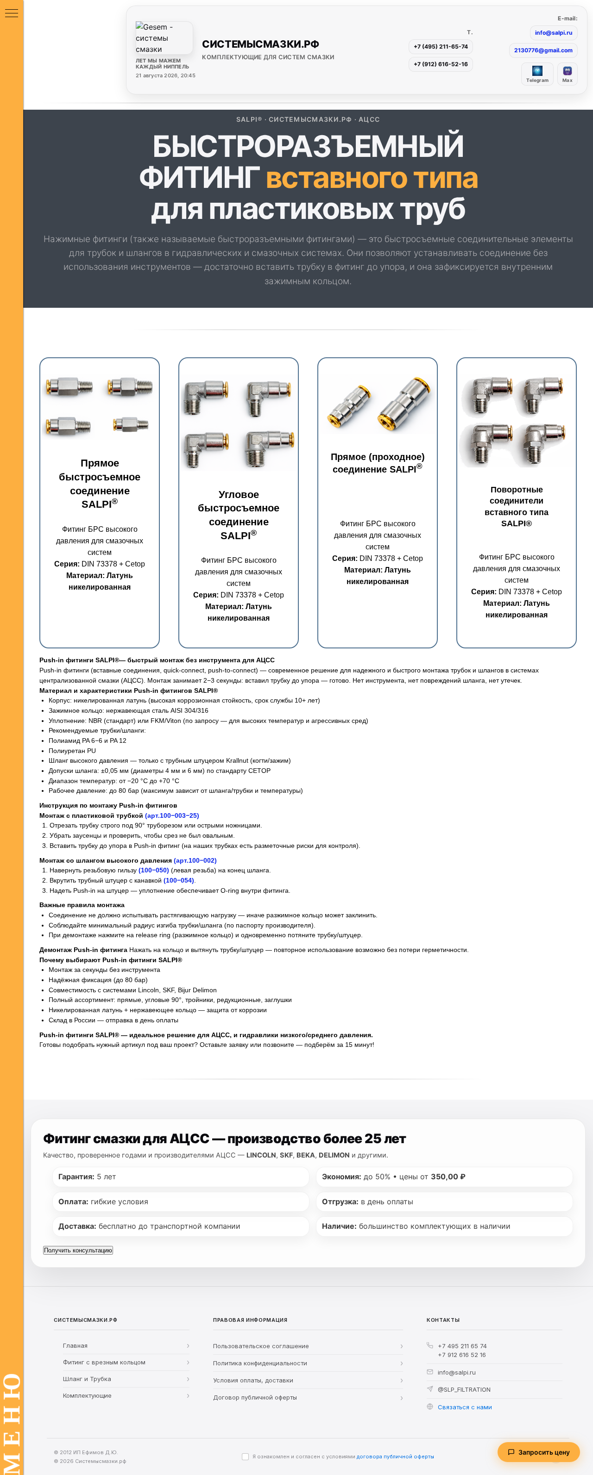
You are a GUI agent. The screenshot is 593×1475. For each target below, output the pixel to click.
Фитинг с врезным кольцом (104, 1362)
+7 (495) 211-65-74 (441, 46)
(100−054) (179, 880)
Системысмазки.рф (100, 1461)
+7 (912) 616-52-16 (441, 64)
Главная (75, 1345)
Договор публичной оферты (255, 1397)
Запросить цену (544, 1452)
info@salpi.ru (554, 32)
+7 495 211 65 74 (462, 1346)
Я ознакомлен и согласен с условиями (343, 1456)
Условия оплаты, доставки (253, 1380)
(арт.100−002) (195, 860)
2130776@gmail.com (543, 50)
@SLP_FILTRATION (464, 1389)
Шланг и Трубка (87, 1378)
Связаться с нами (465, 1407)
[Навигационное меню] (11, 14)
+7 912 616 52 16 (462, 1354)
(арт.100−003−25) (172, 815)
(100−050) (154, 870)
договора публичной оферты (395, 1456)
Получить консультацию (78, 1249)
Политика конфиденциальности (260, 1363)
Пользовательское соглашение (261, 1346)
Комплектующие (87, 1395)
